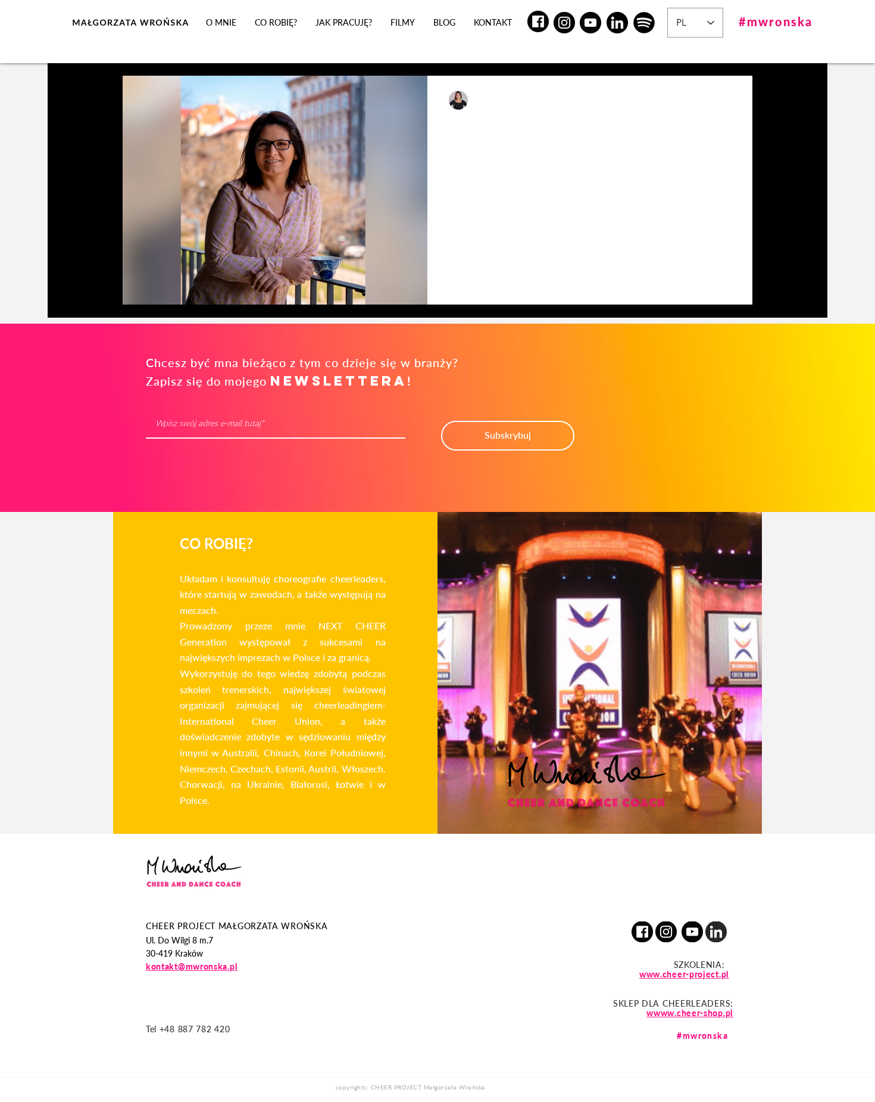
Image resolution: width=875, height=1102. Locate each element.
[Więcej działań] (729, 100)
